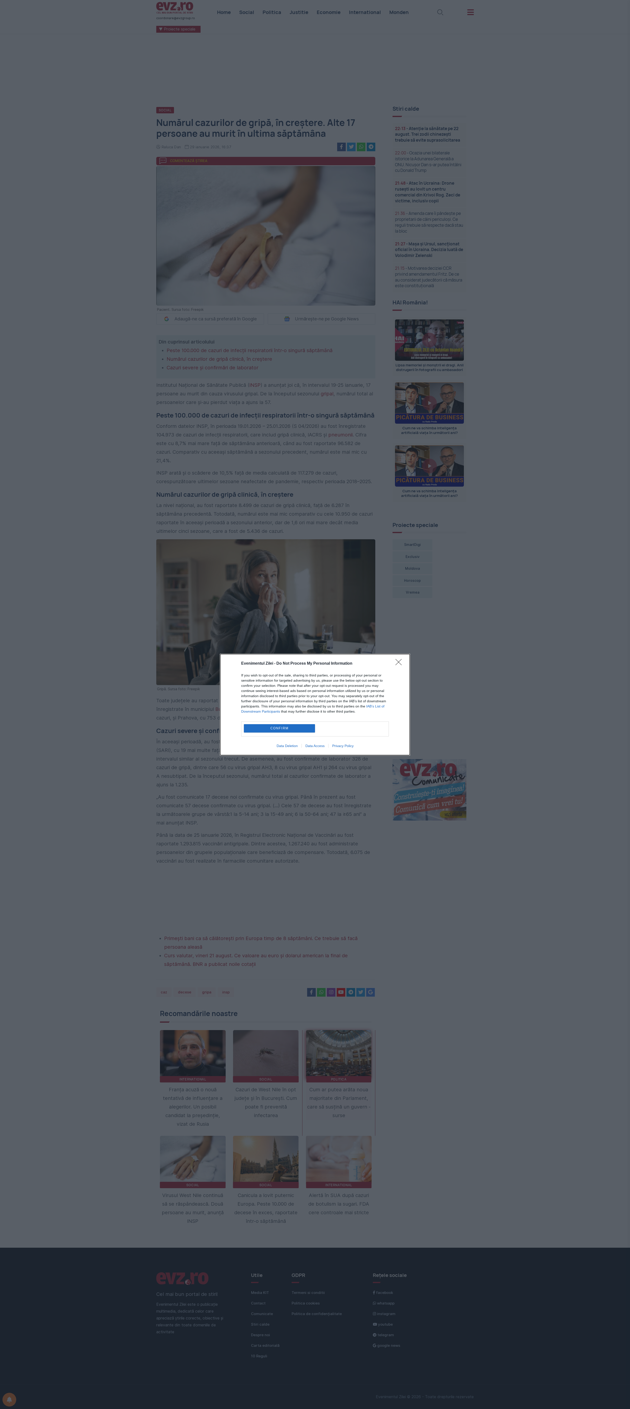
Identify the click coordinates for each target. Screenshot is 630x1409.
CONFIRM (279, 728)
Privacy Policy (343, 746)
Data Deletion (287, 746)
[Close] (400, 663)
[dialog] (315, 704)
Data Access (315, 746)
